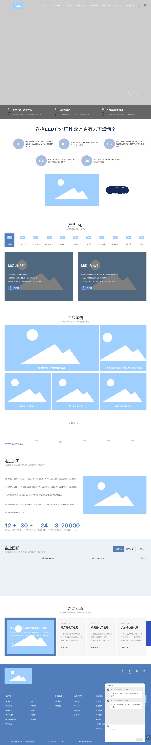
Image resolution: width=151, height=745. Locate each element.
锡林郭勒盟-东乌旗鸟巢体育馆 (51, 368)
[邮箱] (148, 628)
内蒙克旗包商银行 (28, 406)
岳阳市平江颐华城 (123, 406)
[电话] (148, 633)
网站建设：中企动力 (85, 742)
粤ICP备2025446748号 (56, 742)
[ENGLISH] (145, 5)
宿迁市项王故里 (75, 406)
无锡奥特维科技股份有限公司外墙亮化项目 (123, 368)
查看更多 (74, 423)
